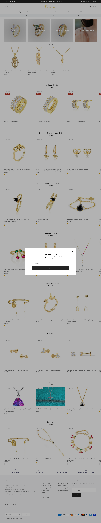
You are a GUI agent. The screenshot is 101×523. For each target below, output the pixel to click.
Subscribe (50, 268)
